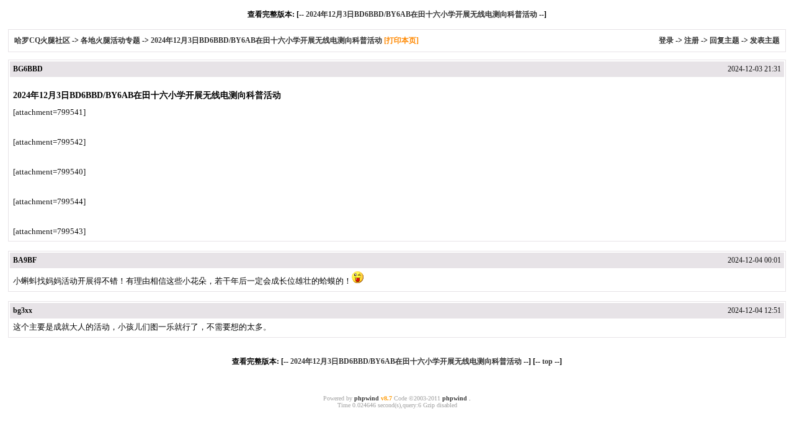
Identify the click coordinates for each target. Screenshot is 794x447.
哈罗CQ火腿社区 (42, 40)
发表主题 (765, 40)
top (547, 361)
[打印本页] (401, 40)
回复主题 (724, 40)
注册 (691, 40)
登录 (666, 40)
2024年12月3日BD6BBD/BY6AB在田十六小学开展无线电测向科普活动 (421, 14)
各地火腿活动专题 (110, 40)
